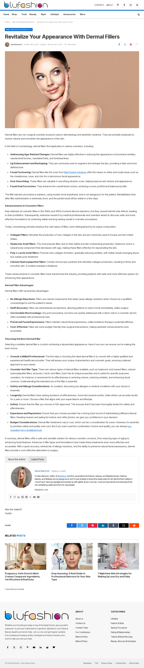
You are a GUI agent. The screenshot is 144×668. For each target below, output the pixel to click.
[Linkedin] (18, 497)
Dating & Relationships (120, 632)
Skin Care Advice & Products (23, 22)
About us (79, 618)
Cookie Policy (120, 663)
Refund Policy (81, 641)
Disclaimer (87, 663)
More (82, 14)
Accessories (69, 14)
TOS (96, 663)
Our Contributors (83, 632)
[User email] (38, 497)
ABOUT (109, 5)
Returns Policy (82, 636)
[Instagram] (14, 497)
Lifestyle (54, 14)
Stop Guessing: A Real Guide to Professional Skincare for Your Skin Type (70, 576)
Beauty (33, 14)
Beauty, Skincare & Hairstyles (123, 641)
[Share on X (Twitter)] (125, 44)
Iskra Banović (16, 44)
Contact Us (80, 623)
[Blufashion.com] (26, 5)
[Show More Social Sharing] (136, 44)
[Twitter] (30, 497)
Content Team (82, 627)
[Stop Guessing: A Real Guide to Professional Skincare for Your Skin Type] (72, 556)
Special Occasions (119, 627)
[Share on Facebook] (119, 44)
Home (6, 14)
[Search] (138, 14)
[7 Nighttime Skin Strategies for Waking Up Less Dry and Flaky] (118, 556)
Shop (14, 14)
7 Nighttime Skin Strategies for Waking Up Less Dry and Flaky (115, 575)
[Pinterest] (22, 497)
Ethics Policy (134, 663)
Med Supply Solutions (75, 172)
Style (43, 14)
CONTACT (99, 5)
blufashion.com (41, 489)
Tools (24, 14)
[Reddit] (26, 497)
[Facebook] (10, 497)
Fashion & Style (117, 623)
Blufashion (62, 476)
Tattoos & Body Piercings (121, 636)
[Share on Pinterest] (130, 44)
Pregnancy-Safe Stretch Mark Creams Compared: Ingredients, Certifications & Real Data (22, 576)
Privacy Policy (106, 663)
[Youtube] (34, 497)
